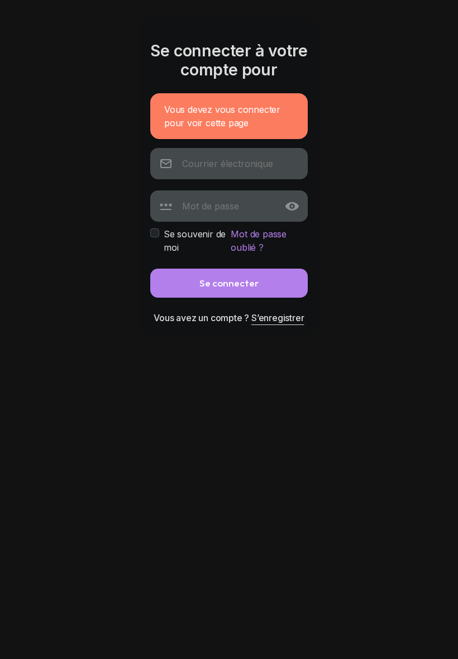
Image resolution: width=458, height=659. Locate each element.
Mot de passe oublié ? (259, 240)
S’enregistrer (277, 317)
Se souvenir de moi (195, 240)
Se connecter (229, 283)
